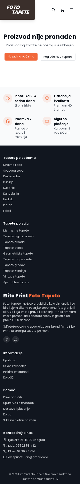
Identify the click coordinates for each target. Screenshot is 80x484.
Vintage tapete (14, 276)
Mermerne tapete (16, 230)
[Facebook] (6, 339)
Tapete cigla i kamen (18, 236)
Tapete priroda (14, 242)
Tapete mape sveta (17, 259)
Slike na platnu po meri (19, 420)
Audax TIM (52, 479)
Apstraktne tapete (16, 282)
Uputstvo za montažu (18, 403)
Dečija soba (11, 176)
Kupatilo (9, 188)
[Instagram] (15, 339)
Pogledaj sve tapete (57, 57)
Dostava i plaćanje (16, 409)
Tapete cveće (13, 248)
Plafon (7, 205)
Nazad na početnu (21, 56)
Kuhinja (8, 182)
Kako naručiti (12, 397)
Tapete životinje (14, 271)
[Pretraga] (53, 10)
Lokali (7, 211)
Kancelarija (11, 194)
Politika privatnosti (16, 372)
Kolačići (8, 377)
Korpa (7, 414)
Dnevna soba (12, 165)
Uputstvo (9, 360)
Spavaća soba (13, 171)
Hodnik (8, 199)
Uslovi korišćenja (14, 366)
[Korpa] (62, 10)
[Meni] (71, 10)
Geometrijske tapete (18, 253)
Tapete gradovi (14, 265)
